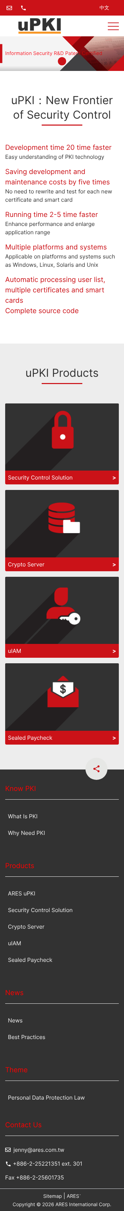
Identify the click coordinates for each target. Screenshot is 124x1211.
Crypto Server (26, 926)
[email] (9, 7)
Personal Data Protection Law (46, 1097)
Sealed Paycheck (30, 959)
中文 (104, 8)
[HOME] (39, 26)
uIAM (14, 943)
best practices (26, 1037)
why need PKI (26, 832)
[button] (113, 26)
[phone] (23, 7)
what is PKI (23, 816)
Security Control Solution (40, 910)
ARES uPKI (21, 893)
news (15, 1020)
